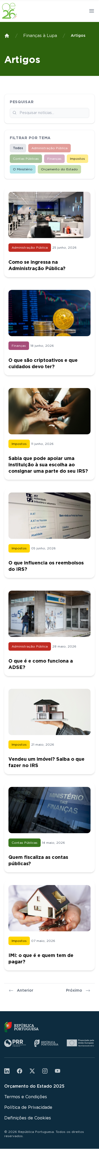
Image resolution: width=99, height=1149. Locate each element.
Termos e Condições (25, 1097)
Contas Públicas (26, 158)
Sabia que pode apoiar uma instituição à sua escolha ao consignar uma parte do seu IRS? (48, 465)
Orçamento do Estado (59, 169)
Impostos (77, 158)
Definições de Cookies (27, 1118)
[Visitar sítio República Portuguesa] (21, 1027)
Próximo (74, 990)
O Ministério (22, 169)
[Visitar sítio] (15, 1043)
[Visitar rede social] (7, 1071)
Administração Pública (49, 148)
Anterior (25, 990)
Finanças (54, 158)
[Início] (7, 35)
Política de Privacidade (28, 1107)
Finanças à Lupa (40, 36)
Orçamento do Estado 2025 (34, 1086)
